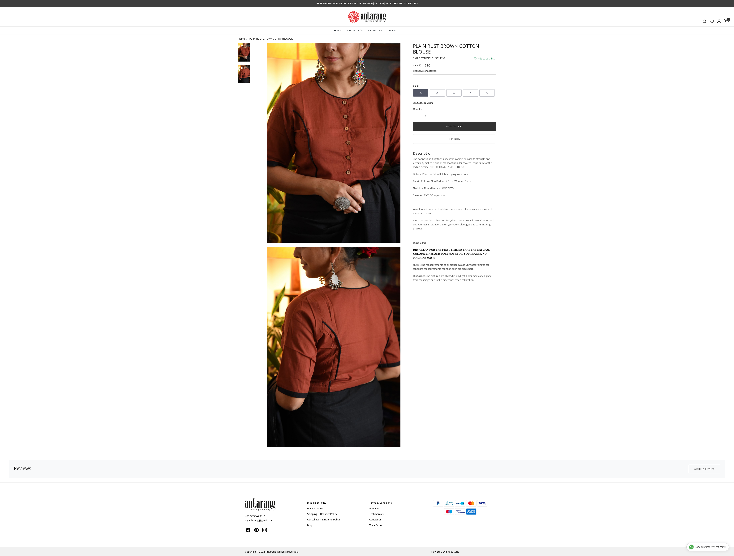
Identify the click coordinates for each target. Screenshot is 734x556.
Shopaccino (452, 551)
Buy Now (454, 139)
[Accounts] (719, 21)
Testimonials (376, 513)
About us (374, 508)
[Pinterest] (256, 531)
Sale (360, 30)
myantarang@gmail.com (259, 520)
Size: (416, 86)
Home (337, 30)
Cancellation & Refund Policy (323, 519)
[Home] (367, 17)
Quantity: (418, 109)
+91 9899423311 (255, 516)
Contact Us (394, 30)
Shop (349, 30)
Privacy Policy (315, 508)
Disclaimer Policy (316, 502)
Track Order (376, 525)
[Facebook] (248, 531)
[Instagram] (264, 531)
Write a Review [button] (704, 469)
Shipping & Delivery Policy (322, 513)
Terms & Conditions (380, 502)
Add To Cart (454, 126)
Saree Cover (375, 30)
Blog (309, 525)
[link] (704, 21)
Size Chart (427, 102)
